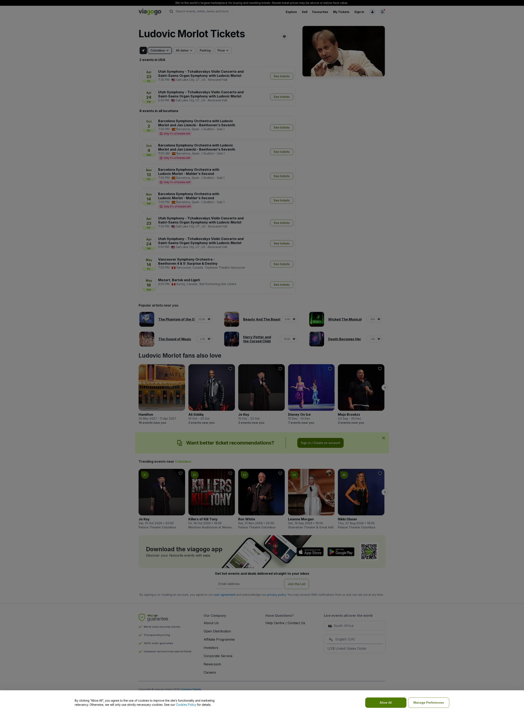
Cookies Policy (186, 704)
